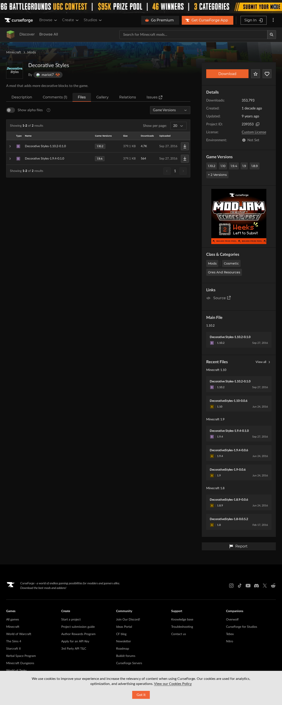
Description (21, 97)
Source (219, 298)
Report (241, 546)
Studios (90, 20)
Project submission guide (78, 626)
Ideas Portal (124, 626)
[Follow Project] (267, 73)
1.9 (244, 166)
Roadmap (122, 648)
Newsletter (123, 641)
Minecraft (13, 52)
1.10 (223, 166)
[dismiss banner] (275, 6)
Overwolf (232, 619)
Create (68, 20)
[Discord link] (256, 585)
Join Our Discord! (128, 619)
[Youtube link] (248, 585)
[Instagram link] (231, 585)
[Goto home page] (19, 20)
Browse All (48, 34)
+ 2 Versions (217, 175)
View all (261, 362)
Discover (27, 34)
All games (12, 619)
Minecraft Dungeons (20, 663)
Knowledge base (182, 619)
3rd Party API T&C (73, 648)
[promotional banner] (141, 6)
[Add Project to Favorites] (255, 73)
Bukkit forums (125, 656)
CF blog (121, 634)
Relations (127, 97)
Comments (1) (55, 97)
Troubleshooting (182, 626)
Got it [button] (141, 695)
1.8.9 (254, 166)
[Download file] (185, 146)
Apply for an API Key (75, 641)
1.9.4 (234, 166)
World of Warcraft (18, 634)
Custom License (254, 132)
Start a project (71, 619)
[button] (98, 146)
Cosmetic (231, 263)
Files (82, 97)
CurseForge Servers (129, 663)
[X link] (264, 585)
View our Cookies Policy (173, 684)
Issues (152, 97)
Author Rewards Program (78, 634)
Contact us (178, 634)
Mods (31, 52)
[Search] (271, 34)
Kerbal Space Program (21, 656)
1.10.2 (211, 166)
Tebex (230, 634)
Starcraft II (13, 648)
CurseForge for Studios (241, 626)
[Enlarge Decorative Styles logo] (14, 70)
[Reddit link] (273, 585)
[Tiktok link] (239, 585)
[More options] (273, 20)
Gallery (102, 97)
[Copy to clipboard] (257, 124)
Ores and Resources (224, 272)
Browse (45, 20)
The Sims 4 (13, 641)
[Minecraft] (10, 34)
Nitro (229, 641)
